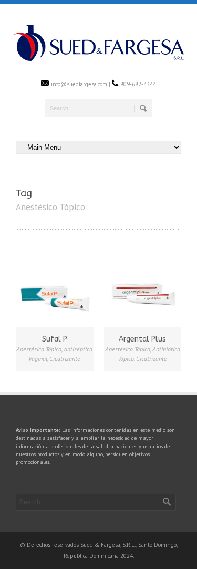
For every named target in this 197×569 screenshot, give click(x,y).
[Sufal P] (55, 287)
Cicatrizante (64, 359)
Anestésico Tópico (38, 349)
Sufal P (54, 339)
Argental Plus (142, 339)
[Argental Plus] (143, 287)
